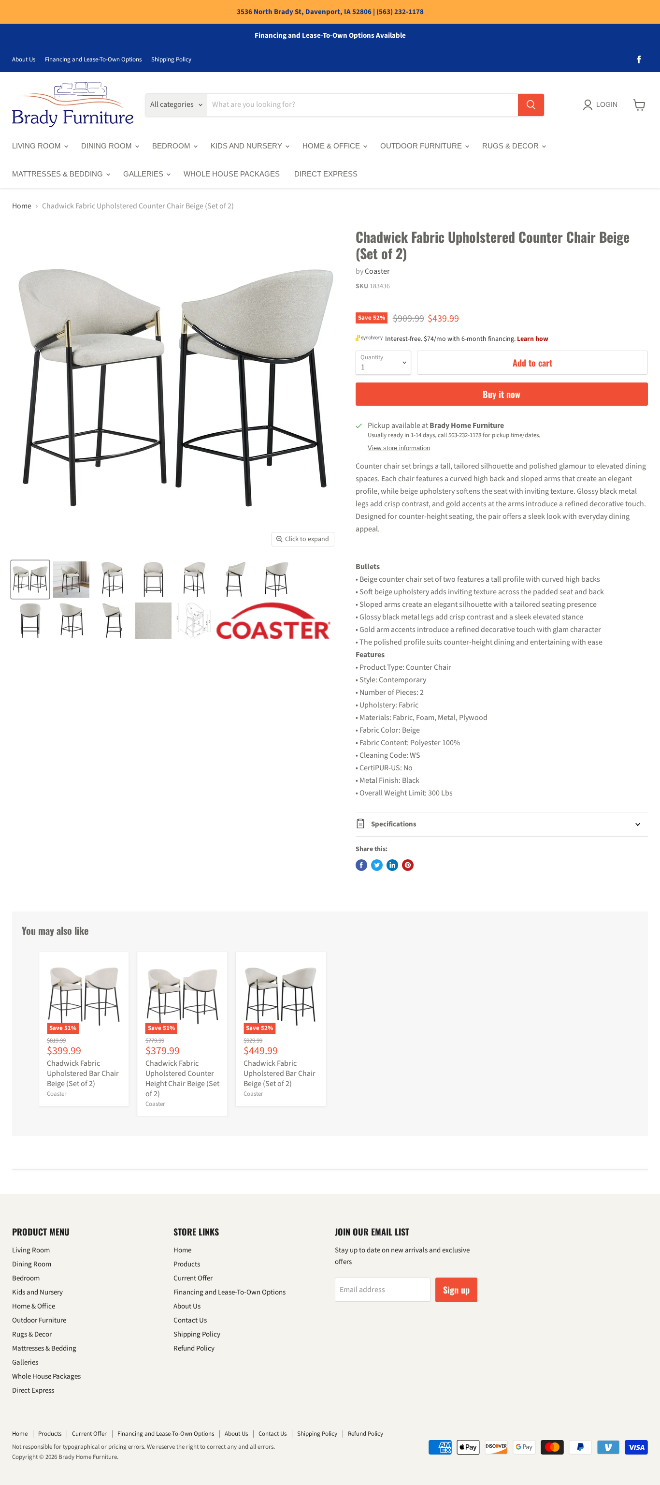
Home (21, 206)
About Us (23, 59)
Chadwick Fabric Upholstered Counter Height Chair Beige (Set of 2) (182, 1078)
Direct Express (326, 174)
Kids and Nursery (247, 146)
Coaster (377, 271)
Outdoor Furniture (422, 146)
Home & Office (332, 146)
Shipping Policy (171, 59)
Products (186, 1264)
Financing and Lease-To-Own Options (93, 59)
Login (606, 104)
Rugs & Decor (511, 146)
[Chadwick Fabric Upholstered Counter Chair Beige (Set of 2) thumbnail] (30, 579)
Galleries (144, 174)
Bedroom (172, 146)
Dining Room (107, 146)
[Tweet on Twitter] (377, 865)
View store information (399, 448)
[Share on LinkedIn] (392, 865)
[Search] (531, 105)
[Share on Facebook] (361, 865)
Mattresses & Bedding (58, 174)
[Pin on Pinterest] (408, 865)
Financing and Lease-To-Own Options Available (330, 36)
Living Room (37, 146)
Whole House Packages (232, 174)
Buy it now (501, 394)
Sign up (456, 1289)
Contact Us (190, 1320)
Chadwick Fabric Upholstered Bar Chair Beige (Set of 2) (83, 1073)
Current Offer (193, 1278)
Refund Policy (194, 1348)
